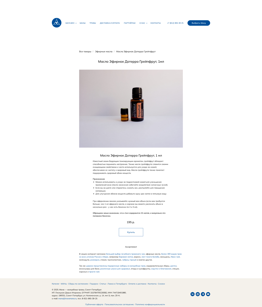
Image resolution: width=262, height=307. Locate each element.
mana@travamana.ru (67, 298)
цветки (173, 266)
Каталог (55, 284)
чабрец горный (129, 260)
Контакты (156, 23)
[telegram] (203, 294)
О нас (142, 23)
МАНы (64, 284)
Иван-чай (175, 257)
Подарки (94, 284)
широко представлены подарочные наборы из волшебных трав (115, 266)
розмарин (94, 260)
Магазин (70, 23)
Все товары (85, 51)
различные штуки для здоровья (115, 268)
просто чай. (94, 271)
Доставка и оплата (110, 23)
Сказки (161, 284)
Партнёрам (129, 23)
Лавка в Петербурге (117, 284)
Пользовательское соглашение (119, 304)
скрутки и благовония (161, 268)
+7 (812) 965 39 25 (175, 23)
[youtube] (208, 294)
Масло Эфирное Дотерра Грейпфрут (136, 51)
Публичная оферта (94, 304)
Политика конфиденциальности (150, 304)
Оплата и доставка (137, 284)
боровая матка (126, 257)
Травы (93, 23)
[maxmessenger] (198, 294)
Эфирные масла (103, 51)
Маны (82, 23)
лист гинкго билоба (150, 257)
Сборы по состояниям (78, 284)
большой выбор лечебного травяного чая (125, 254)
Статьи (103, 284)
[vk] (192, 294)
